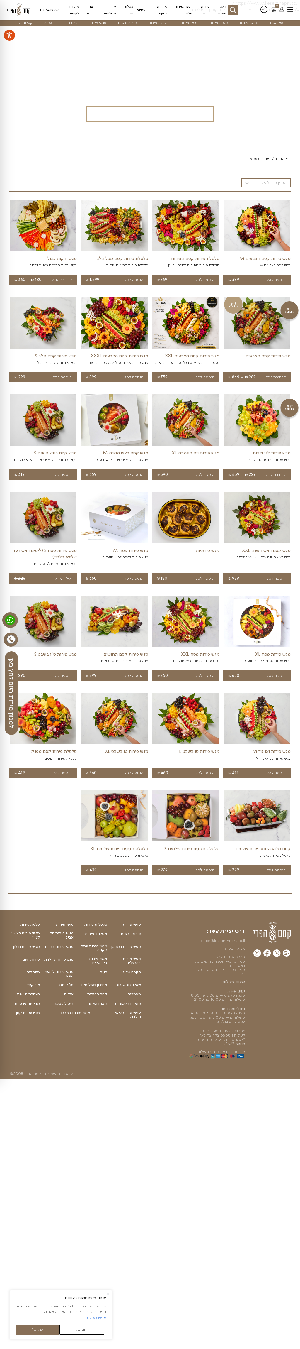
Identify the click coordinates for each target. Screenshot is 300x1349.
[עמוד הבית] (272, 932)
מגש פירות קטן (28, 1013)
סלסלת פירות (159, 23)
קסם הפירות (97, 994)
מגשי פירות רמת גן (126, 947)
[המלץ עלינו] (286, 954)
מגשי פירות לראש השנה (59, 974)
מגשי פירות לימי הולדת (128, 1014)
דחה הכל (82, 1329)
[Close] (107, 1294)
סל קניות (66, 985)
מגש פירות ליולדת (59, 959)
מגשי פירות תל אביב (62, 935)
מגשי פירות (248, 23)
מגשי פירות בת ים (59, 947)
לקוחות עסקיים (162, 9)
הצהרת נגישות (28, 994)
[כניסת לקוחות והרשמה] (281, 10)
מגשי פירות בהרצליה (132, 961)
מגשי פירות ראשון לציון (25, 935)
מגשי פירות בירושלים (98, 961)
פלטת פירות (218, 23)
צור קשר (89, 9)
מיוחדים (33, 972)
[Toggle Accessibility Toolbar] (9, 35)
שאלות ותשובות (128, 985)
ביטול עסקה (64, 1004)
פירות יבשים (127, 23)
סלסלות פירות (95, 924)
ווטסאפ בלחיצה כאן (216, 1035)
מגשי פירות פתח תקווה (94, 948)
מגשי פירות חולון (26, 947)
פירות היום (205, 9)
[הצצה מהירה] (257, 348)
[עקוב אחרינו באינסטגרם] (257, 954)
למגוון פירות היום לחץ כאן (11, 693)
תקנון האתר (97, 1004)
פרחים (73, 23)
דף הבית (283, 158)
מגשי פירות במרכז (75, 1013)
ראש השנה (222, 9)
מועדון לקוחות (74, 9)
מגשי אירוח (97, 23)
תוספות (50, 23)
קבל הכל (37, 1329)
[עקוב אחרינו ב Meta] (267, 954)
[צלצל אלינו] (11, 640)
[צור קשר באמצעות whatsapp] (10, 620)
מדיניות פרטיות (96, 1318)
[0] (273, 9)
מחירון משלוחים (109, 9)
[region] (60, 1315)
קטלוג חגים (129, 9)
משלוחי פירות (96, 934)
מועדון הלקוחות (128, 1004)
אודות (141, 10)
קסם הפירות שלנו (184, 9)
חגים (103, 972)
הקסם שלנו (132, 972)
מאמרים (134, 994)
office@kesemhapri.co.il (222, 941)
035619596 (235, 949)
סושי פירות (188, 23)
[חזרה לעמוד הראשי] (21, 9)
